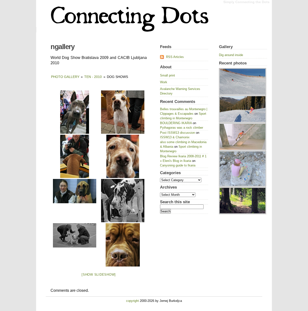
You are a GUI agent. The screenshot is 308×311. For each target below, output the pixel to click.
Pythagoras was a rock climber (181, 127)
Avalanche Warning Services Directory (180, 91)
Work (163, 82)
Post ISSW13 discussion (177, 132)
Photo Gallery (65, 77)
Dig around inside (231, 55)
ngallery (62, 47)
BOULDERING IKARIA (176, 123)
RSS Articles (175, 57)
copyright (132, 301)
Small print (167, 75)
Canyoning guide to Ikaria (177, 165)
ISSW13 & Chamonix (175, 137)
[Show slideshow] (99, 274)
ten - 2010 (93, 77)
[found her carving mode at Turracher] (243, 68)
